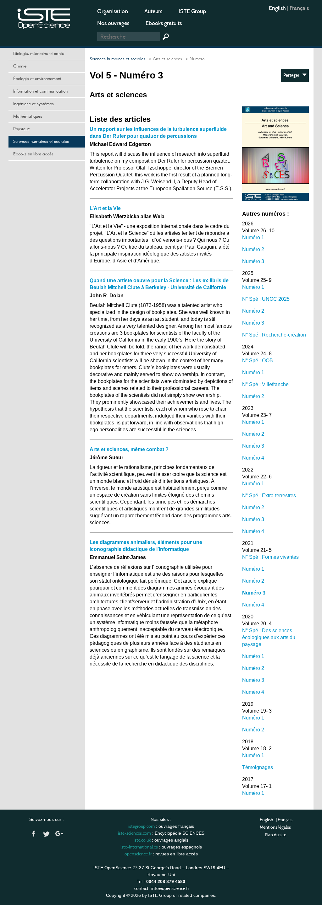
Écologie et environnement (37, 79)
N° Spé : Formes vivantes (270, 557)
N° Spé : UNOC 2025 (266, 299)
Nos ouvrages (113, 23)
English (278, 8)
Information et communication (40, 91)
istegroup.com (141, 826)
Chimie (19, 66)
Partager (292, 75)
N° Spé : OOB (257, 360)
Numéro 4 (253, 458)
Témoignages (257, 767)
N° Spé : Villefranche (265, 384)
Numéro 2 (253, 249)
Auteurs (153, 11)
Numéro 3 (253, 261)
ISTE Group (192, 11)
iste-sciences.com (134, 833)
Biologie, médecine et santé (38, 54)
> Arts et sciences (164, 59)
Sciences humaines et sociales (41, 141)
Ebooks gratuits (164, 23)
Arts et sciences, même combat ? (129, 449)
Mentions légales (275, 827)
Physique (21, 129)
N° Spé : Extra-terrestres (269, 495)
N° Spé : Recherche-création (274, 334)
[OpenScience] (44, 17)
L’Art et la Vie (105, 208)
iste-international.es (139, 847)
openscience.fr (138, 854)
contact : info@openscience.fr (161, 888)
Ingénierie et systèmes (33, 104)
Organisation (112, 11)
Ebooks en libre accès (33, 154)
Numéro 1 (253, 237)
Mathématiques (27, 116)
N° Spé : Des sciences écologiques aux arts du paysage (268, 637)
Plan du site (275, 835)
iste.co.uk (142, 840)
